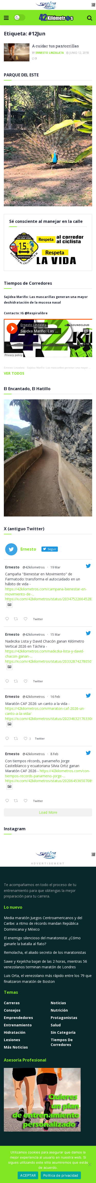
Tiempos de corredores (62, 1042)
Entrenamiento (18, 1025)
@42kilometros (34, 567)
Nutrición (59, 1010)
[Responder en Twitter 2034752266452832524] (8, 619)
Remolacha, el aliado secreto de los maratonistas (45, 952)
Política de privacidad (60, 1175)
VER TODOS (14, 373)
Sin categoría (63, 1032)
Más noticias (16, 1047)
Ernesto (12, 567)
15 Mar (55, 634)
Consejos (12, 1010)
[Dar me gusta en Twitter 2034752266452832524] (27, 619)
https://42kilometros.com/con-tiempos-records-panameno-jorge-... (47, 773)
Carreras (12, 1002)
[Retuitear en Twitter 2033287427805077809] (17, 681)
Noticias (58, 1002)
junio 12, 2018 (79, 53)
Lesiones (12, 1039)
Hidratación (14, 1032)
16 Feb (55, 697)
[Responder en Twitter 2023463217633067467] (8, 739)
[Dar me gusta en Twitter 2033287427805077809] (27, 681)
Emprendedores (18, 1017)
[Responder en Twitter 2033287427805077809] (8, 681)
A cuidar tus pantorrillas (55, 45)
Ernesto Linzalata (50, 53)
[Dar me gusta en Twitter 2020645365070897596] (27, 801)
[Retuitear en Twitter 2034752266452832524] (17, 619)
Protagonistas (64, 1017)
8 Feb (54, 754)
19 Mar (55, 567)
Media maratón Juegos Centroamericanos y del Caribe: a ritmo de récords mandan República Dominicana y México (43, 923)
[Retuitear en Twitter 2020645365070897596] (17, 801)
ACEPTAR (28, 1175)
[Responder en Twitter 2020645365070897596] (8, 801)
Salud (56, 1025)
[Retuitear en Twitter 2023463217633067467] (17, 739)
